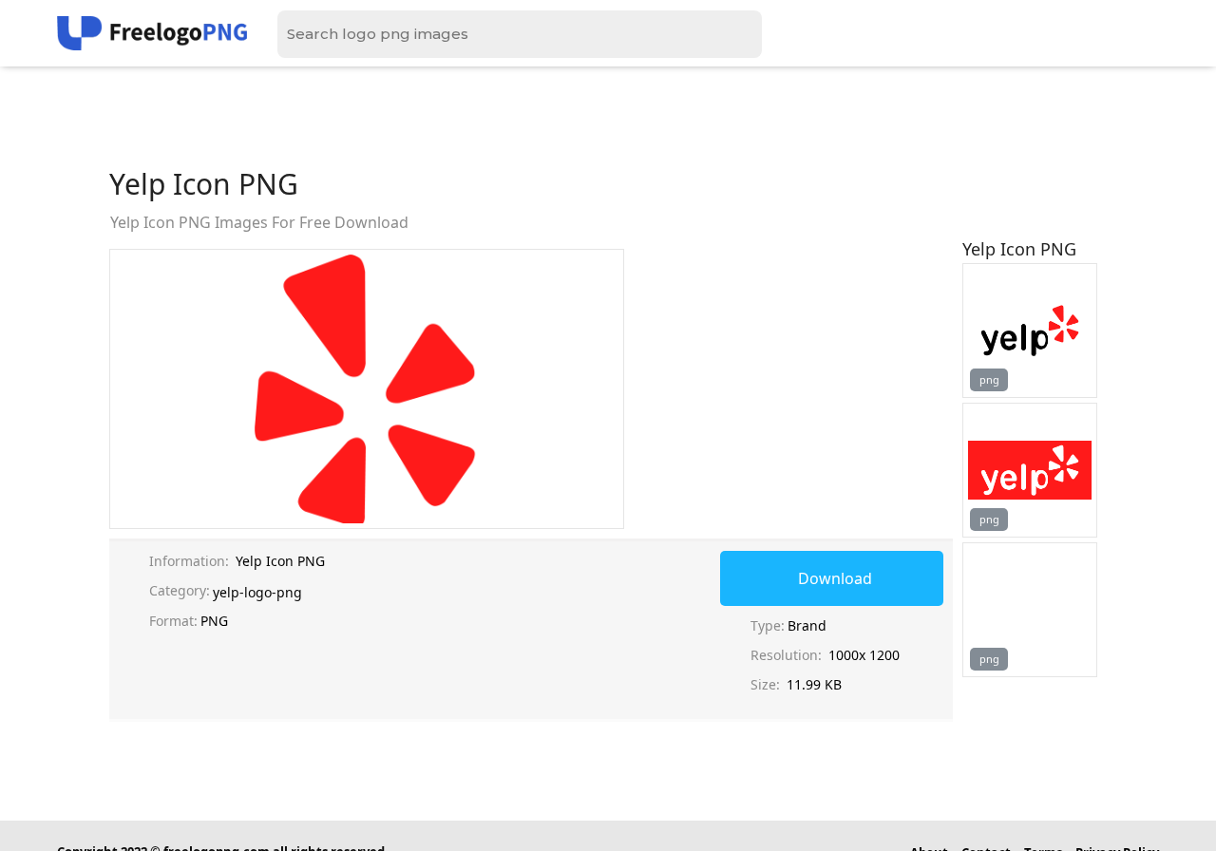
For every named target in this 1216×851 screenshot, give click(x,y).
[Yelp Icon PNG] (1029, 330)
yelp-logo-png (257, 592)
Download (835, 578)
